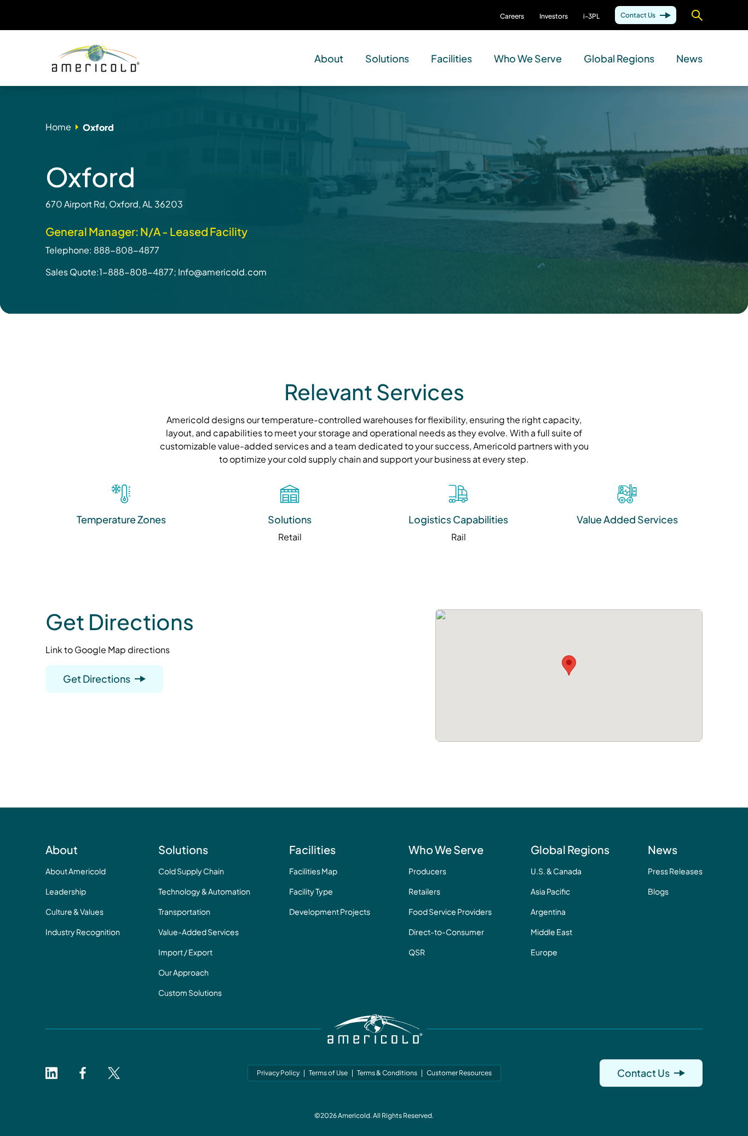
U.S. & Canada (556, 871)
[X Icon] (114, 1073)
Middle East (551, 932)
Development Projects (329, 911)
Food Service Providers (450, 911)
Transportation (184, 911)
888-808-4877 (126, 250)
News (689, 57)
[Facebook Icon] (83, 1073)
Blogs (658, 891)
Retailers (424, 891)
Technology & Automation (204, 891)
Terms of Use (328, 1073)
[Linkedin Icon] (51, 1073)
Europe (544, 952)
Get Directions (96, 678)
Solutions (387, 57)
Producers (427, 871)
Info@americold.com (222, 272)
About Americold (75, 871)
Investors (553, 16)
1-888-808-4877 (136, 272)
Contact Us (637, 15)
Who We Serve (528, 57)
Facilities (451, 57)
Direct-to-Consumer (446, 932)
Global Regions (619, 57)
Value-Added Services (198, 932)
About (328, 57)
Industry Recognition (82, 932)
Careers (512, 16)
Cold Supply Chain (191, 871)
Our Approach (183, 972)
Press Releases (675, 871)
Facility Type (311, 891)
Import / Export (185, 952)
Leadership (65, 891)
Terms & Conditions (387, 1073)
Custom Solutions (190, 992)
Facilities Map (313, 871)
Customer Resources (459, 1073)
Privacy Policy (278, 1073)
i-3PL (591, 16)
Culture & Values (74, 911)
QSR (416, 952)
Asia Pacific (550, 891)
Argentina (548, 911)
